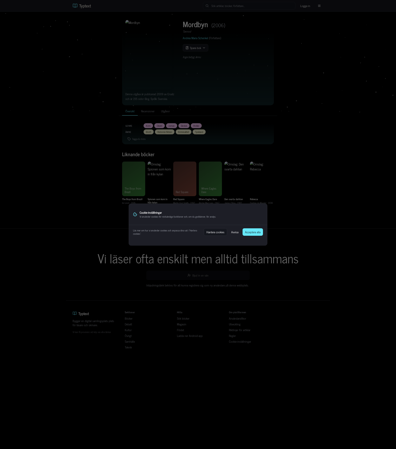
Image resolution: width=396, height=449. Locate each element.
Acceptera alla (252, 232)
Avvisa (234, 232)
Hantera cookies (215, 232)
